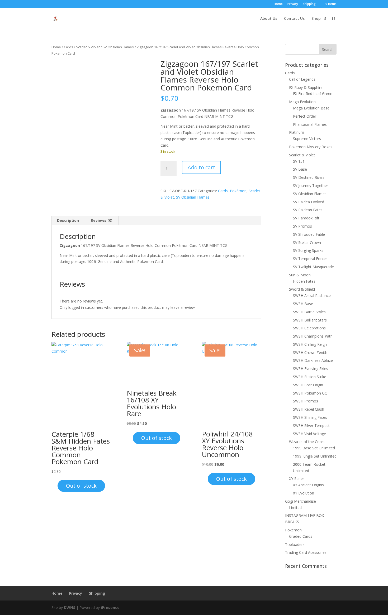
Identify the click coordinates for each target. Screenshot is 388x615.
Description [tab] (68, 220)
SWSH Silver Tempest (311, 425)
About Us (268, 19)
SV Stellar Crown (307, 242)
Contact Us (294, 19)
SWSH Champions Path (313, 336)
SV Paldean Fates (308, 209)
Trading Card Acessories (306, 552)
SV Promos (302, 226)
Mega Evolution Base (311, 107)
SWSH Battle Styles (309, 311)
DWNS (69, 607)
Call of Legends (302, 79)
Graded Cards (300, 536)
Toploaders (295, 544)
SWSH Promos (305, 400)
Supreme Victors (307, 138)
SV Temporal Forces (310, 258)
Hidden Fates (304, 281)
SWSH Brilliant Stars (310, 320)
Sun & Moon (300, 274)
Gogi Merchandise (300, 501)
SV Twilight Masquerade (313, 266)
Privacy (292, 4)
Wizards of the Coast (307, 441)
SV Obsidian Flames (118, 47)
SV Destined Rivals (308, 177)
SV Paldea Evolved (308, 201)
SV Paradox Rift (306, 217)
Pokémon (238, 190)
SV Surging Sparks (308, 250)
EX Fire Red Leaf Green (312, 93)
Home (278, 4)
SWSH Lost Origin (308, 384)
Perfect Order (304, 116)
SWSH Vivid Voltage (309, 433)
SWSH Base (303, 303)
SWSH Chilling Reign (310, 344)
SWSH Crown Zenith (310, 352)
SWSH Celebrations (309, 327)
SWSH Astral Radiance (312, 295)
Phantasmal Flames (310, 124)
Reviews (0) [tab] (101, 220)
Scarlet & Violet (88, 47)
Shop (316, 19)
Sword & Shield (302, 289)
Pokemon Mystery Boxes (310, 146)
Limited (295, 507)
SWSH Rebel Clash (308, 409)
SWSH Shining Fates (310, 417)
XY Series (297, 478)
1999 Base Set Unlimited (314, 447)
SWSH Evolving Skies (310, 368)
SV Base (300, 169)
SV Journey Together (310, 185)
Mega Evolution (302, 101)
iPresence (110, 607)
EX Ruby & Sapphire (306, 87)
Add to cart (201, 167)
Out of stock (81, 485)
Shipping (309, 4)
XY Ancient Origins (308, 484)
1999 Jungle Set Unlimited (315, 456)
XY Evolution (303, 493)
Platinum (296, 132)
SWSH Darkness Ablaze (313, 360)
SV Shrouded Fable (309, 234)
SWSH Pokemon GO (310, 393)
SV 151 (299, 161)
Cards (68, 47)
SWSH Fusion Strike (309, 376)
